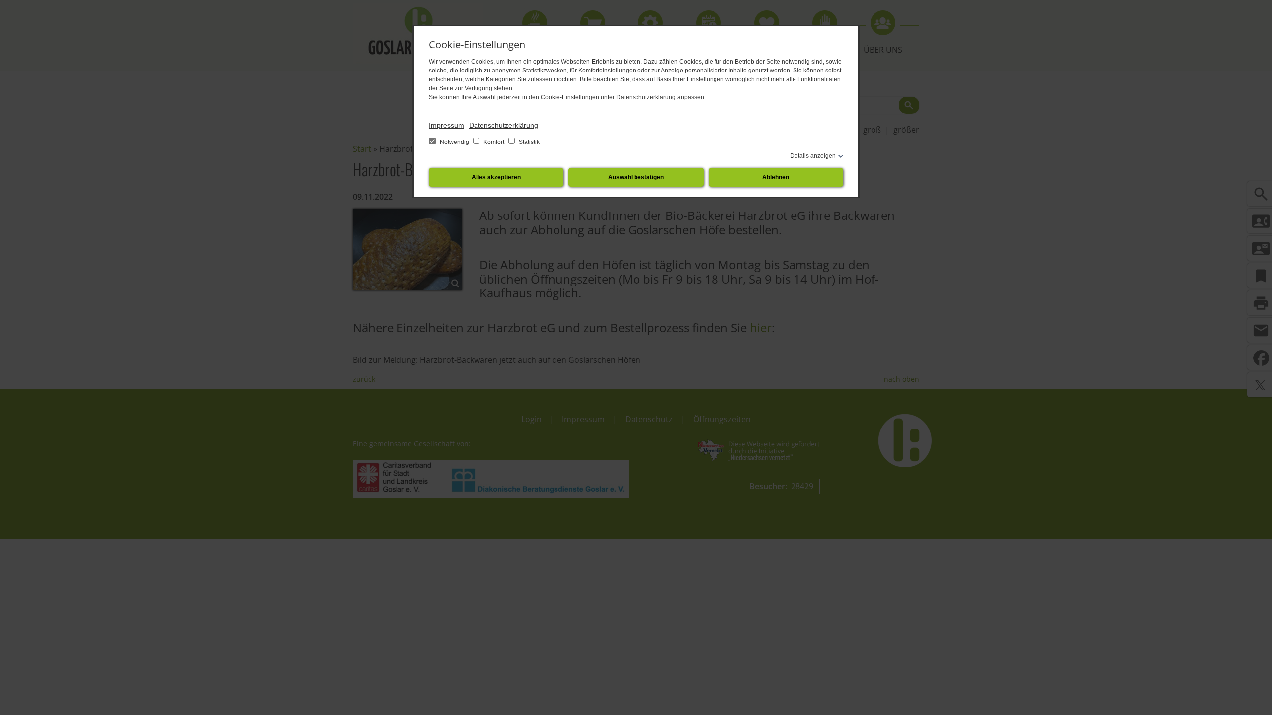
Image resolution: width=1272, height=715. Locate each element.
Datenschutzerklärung (503, 125)
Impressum (446, 125)
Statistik (528, 142)
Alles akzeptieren (496, 177)
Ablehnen (775, 177)
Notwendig (454, 142)
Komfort (494, 142)
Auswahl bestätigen (636, 177)
